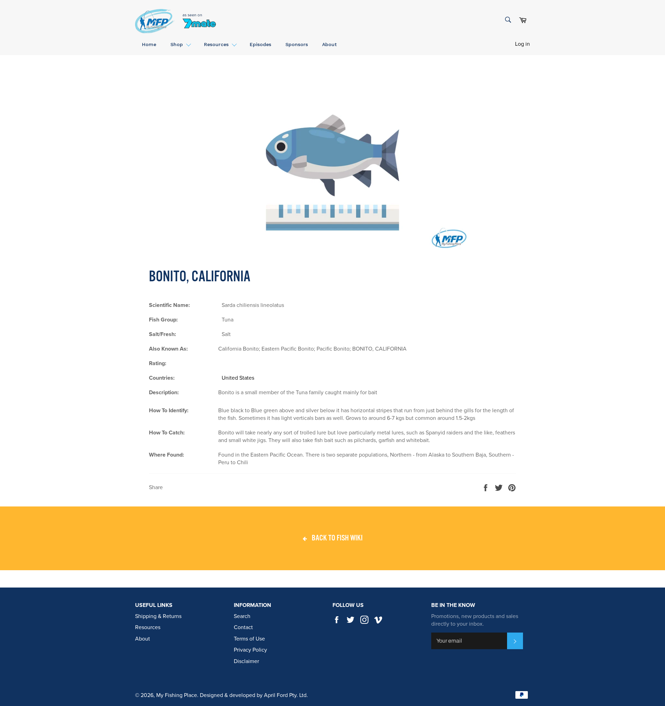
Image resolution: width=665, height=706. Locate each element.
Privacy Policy (250, 649)
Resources (147, 627)
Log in (522, 44)
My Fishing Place (176, 695)
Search (242, 616)
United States (238, 377)
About (142, 638)
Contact (243, 627)
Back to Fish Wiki (336, 538)
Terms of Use (249, 638)
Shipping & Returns (158, 616)
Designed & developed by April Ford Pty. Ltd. (254, 695)
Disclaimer (246, 661)
